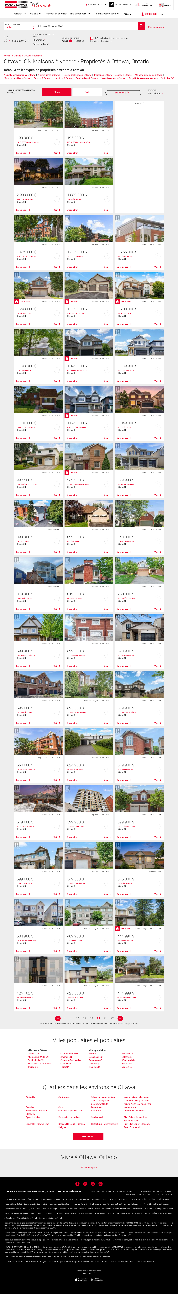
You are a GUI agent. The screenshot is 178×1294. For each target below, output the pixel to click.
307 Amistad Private (25, 997)
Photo (57, 92)
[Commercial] (145, 5)
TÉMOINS (157, 1194)
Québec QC (94, 1063)
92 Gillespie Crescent (126, 655)
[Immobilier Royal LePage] (27, 5)
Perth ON (64, 1067)
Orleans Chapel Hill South (70, 1110)
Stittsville (30, 1097)
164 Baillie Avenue (74, 199)
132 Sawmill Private (24, 712)
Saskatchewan (69, 1199)
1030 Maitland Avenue (76, 655)
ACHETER (18, 14)
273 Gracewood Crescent (77, 370)
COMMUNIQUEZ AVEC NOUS (100, 1191)
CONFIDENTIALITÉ (145, 1194)
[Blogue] (165, 5)
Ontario (22, 1199)
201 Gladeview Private (126, 826)
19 (91, 1018)
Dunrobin (30, 1107)
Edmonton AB (95, 1060)
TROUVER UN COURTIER (56, 14)
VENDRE (34, 14)
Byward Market (33, 1117)
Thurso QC (33, 1067)
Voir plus (165, 78)
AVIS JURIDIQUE (132, 1194)
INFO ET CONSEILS (78, 14)
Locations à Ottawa (63, 78)
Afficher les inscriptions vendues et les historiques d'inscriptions (109, 40)
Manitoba (59, 1199)
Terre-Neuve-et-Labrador (100, 1199)
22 (112, 1018)
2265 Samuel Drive (74, 598)
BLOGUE (130, 1191)
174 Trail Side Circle (24, 883)
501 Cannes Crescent (126, 370)
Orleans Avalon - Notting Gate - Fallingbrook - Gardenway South (103, 1100)
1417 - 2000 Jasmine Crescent (29, 142)
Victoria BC (127, 1067)
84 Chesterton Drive (75, 769)
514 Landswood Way (75, 313)
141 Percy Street (23, 541)
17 (77, 1018)
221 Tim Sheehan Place (127, 712)
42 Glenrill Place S (124, 427)
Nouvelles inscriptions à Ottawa (19, 75)
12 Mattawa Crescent (126, 541)
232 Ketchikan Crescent (76, 427)
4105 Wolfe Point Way (126, 598)
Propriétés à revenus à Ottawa (143, 78)
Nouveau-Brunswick (83, 1199)
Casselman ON (67, 1063)
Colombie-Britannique (47, 1199)
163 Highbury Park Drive (26, 655)
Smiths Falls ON (36, 1060)
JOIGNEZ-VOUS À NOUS (105, 14)
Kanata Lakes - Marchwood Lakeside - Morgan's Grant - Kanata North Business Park (137, 1100)
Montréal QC (128, 1053)
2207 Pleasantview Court (26, 370)
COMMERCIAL (158, 1191)
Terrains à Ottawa (42, 78)
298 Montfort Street (24, 598)
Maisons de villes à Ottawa (17, 78)
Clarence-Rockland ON (71, 1060)
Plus (126, 14)
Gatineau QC (34, 1053)
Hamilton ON (95, 1067)
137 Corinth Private (74, 940)
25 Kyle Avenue (73, 541)
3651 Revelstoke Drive (25, 199)
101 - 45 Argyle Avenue (26, 769)
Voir (56, 153)
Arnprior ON (66, 1057)
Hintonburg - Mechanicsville (104, 1124)
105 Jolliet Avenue (125, 883)
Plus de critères (156, 27)
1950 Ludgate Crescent (26, 427)
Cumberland (97, 1117)
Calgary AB (127, 1057)
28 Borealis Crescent (25, 313)
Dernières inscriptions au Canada (51, 1218)
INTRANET (168, 1191)
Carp (60, 1107)
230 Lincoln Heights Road (27, 484)
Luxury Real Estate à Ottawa (77, 75)
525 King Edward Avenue (27, 256)
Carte (87, 92)
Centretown (64, 1097)
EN (162, 14)
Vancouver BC (95, 1057)
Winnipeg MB (128, 1060)
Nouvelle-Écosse (134, 1199)
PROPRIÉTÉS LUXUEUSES (143, 1191)
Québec (28, 1199)
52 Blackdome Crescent (26, 826)
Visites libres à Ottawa (49, 75)
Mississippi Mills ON (38, 1057)
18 (84, 1018)
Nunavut (167, 1199)
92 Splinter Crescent (125, 769)
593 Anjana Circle (124, 313)
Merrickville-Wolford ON (39, 1063)
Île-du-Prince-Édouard (149, 1199)
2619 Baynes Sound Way (26, 940)
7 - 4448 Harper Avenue (76, 712)
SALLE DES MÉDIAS (118, 1191)
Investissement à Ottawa (113, 78)
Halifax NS (127, 1063)
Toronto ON (94, 1053)
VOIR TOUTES (88, 1136)
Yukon (160, 1199)
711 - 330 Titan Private (75, 826)
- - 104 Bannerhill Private (127, 997)
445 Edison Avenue (125, 256)
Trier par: (152, 90)
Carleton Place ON (69, 1053)
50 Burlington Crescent (76, 883)
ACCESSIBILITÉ (167, 1194)
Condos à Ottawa (123, 75)
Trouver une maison (11, 1199)
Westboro (96, 1110)
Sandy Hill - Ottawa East (37, 1124)
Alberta (35, 1199)
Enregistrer (21, 153)
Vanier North (130, 1107)
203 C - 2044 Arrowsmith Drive (79, 142)
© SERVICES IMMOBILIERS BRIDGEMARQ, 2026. (29, 1191)
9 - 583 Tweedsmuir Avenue (78, 484)
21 (105, 1018)
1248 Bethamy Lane (75, 997)
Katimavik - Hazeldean (69, 1117)
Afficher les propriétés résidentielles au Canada (21, 1218)
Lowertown (96, 1107)
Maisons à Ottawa (103, 75)
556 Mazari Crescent (126, 484)
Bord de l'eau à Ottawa (87, 78)
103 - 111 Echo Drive (75, 256)
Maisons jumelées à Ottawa (148, 75)
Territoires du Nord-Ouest (119, 1199)
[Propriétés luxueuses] (120, 5)
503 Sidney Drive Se (125, 940)
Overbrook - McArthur (134, 1110)
